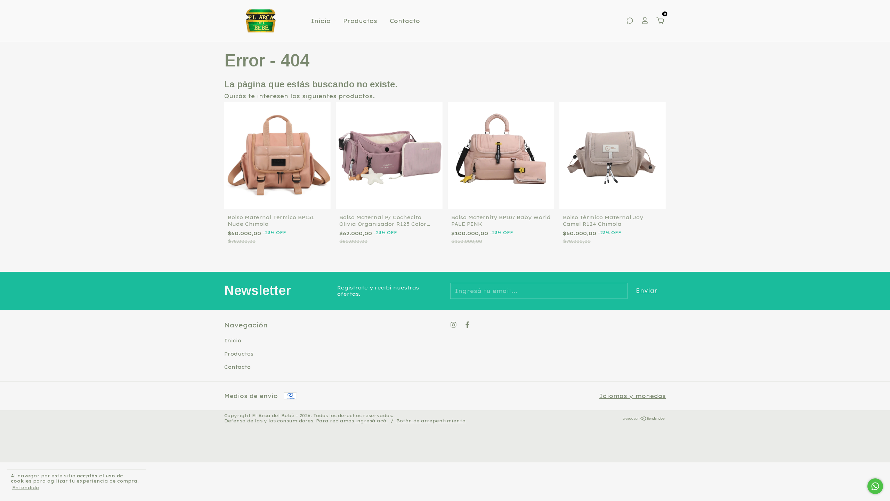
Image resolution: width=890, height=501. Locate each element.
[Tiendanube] (644, 418)
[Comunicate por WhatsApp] (875, 486)
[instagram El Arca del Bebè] (453, 324)
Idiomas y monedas (632, 395)
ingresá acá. (371, 420)
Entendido (25, 487)
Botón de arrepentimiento (431, 420)
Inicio (321, 20)
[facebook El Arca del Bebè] (467, 324)
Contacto (405, 20)
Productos (360, 20)
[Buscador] (629, 21)
